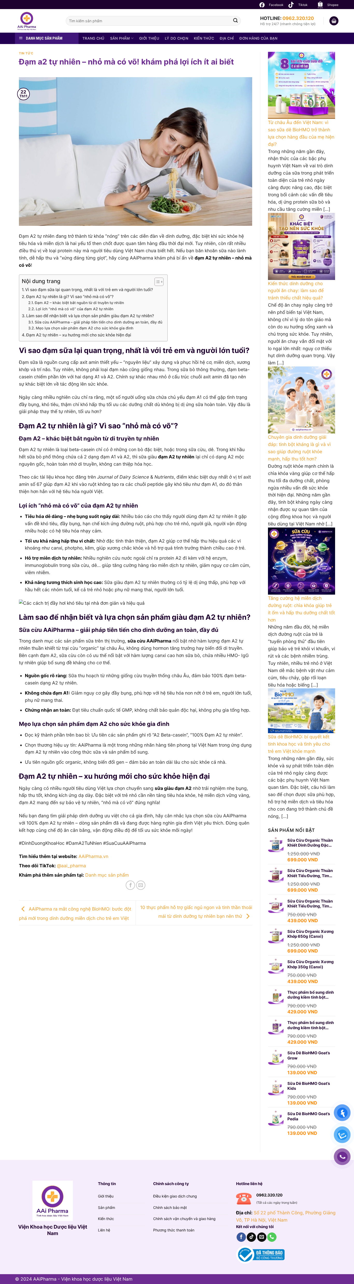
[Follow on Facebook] (241, 1237)
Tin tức (26, 53)
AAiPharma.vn (93, 856)
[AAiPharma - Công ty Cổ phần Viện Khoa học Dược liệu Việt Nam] (36, 21)
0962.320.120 (298, 18)
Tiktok (303, 5)
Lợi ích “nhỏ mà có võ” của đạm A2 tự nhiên (74, 309)
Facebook (276, 5)
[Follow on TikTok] (251, 1237)
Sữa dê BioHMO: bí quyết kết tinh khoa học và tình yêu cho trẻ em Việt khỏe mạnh (299, 744)
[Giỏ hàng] (333, 20)
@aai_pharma (71, 865)
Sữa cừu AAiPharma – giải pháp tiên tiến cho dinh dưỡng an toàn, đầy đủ (98, 322)
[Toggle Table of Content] (156, 281)
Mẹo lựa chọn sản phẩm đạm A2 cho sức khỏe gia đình (84, 328)
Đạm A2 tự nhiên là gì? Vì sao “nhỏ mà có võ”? (70, 296)
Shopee (332, 5)
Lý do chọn (176, 38)
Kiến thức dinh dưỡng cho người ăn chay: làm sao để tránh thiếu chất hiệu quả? (296, 291)
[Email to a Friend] (140, 885)
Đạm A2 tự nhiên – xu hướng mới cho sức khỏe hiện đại (78, 335)
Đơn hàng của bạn (258, 38)
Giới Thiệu (149, 38)
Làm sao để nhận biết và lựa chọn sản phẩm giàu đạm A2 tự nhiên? (90, 315)
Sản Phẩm (120, 38)
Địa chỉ (227, 38)
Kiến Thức (204, 38)
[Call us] (272, 1237)
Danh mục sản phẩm (107, 875)
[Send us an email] (261, 1237)
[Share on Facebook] (130, 885)
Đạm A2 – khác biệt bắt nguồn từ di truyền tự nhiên (79, 302)
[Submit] (235, 21)
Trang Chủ (93, 38)
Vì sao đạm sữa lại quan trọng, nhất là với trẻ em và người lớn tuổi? (89, 289)
